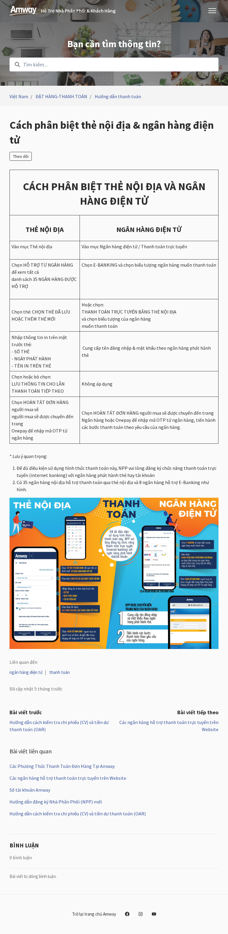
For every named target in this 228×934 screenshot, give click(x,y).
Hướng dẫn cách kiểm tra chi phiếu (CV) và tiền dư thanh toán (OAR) (78, 814)
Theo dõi (20, 156)
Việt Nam (19, 96)
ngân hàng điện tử (26, 672)
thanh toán (59, 672)
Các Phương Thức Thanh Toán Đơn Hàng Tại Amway (62, 766)
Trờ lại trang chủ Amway (94, 914)
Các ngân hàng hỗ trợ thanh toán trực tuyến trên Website (68, 778)
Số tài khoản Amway (30, 790)
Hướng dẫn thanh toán (118, 96)
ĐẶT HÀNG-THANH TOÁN (61, 96)
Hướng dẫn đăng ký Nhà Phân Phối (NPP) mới (56, 802)
